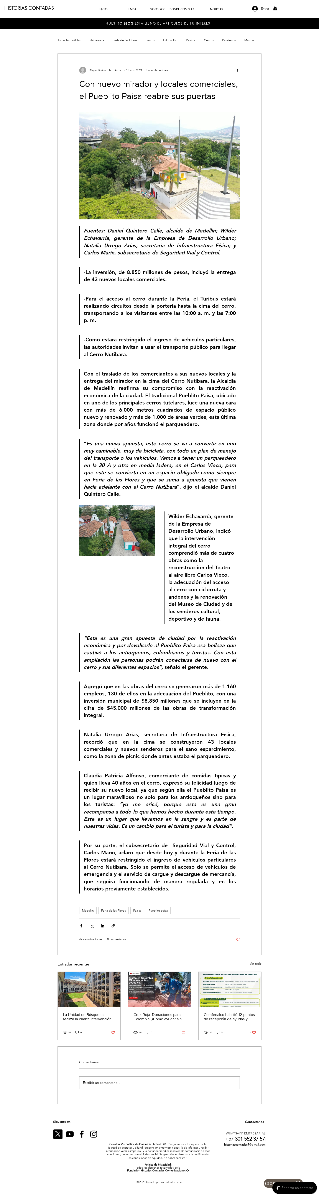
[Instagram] (93, 1134)
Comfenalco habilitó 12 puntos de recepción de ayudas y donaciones (229, 1016)
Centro (209, 40)
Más (247, 40)
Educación (170, 40)
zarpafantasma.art (172, 1182)
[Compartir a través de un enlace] (113, 926)
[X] (57, 1134)
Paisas (137, 910)
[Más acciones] (237, 70)
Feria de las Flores (125, 40)
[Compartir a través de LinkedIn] (102, 926)
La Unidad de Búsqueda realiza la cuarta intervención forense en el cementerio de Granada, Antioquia (87, 1016)
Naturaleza (96, 40)
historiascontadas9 (236, 1144)
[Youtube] (69, 1134)
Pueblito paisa (158, 910)
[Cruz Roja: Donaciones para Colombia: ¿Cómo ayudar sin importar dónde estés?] (159, 989)
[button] (275, 8)
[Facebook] (81, 1134)
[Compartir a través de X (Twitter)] (92, 926)
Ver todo (255, 963)
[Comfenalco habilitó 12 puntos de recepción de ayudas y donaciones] (230, 989)
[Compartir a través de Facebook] (81, 926)
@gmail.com (257, 1144)
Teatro (150, 40)
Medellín (88, 910)
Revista (190, 40)
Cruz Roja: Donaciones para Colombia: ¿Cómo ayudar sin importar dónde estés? (157, 1016)
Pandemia (229, 40)
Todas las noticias (69, 40)
